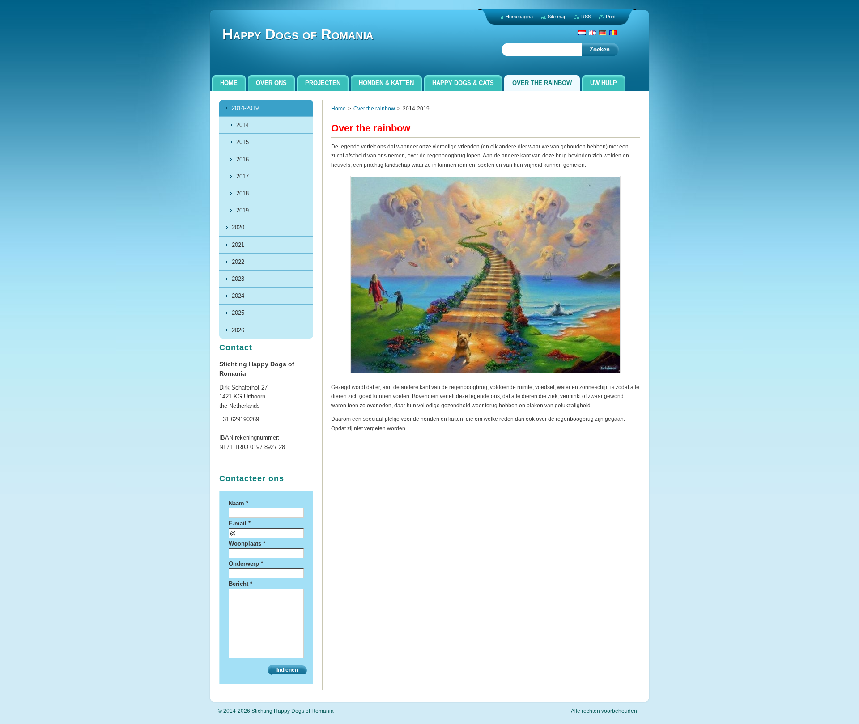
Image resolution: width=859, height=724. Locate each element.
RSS (586, 16)
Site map (557, 16)
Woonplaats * (247, 543)
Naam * (238, 503)
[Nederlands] (582, 32)
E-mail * (240, 523)
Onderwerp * (246, 563)
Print (611, 16)
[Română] (613, 32)
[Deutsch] (602, 32)
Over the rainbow (374, 108)
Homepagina (519, 16)
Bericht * (240, 583)
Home (338, 108)
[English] (592, 32)
